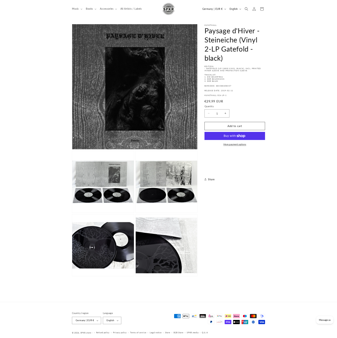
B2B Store (178, 332)
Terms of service (138, 332)
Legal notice (155, 332)
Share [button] (211, 179)
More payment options (234, 144)
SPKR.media (192, 332)
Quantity (209, 106)
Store (167, 332)
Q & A (205, 332)
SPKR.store (85, 333)
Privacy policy (120, 332)
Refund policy (103, 332)
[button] (77, 8)
